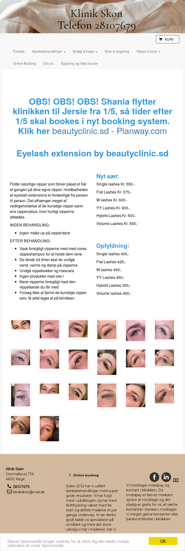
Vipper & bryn (147, 51)
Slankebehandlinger (47, 51)
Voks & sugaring (117, 51)
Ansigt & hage (84, 51)
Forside (19, 51)
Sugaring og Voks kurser (79, 63)
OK (163, 541)
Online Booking (24, 63)
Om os (48, 63)
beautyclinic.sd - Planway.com (109, 130)
